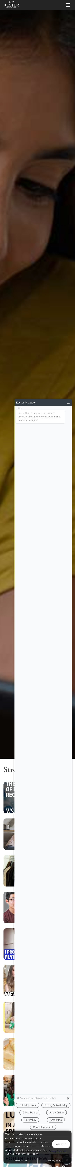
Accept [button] (61, 1144)
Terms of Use (20, 1160)
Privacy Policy (54, 1160)
